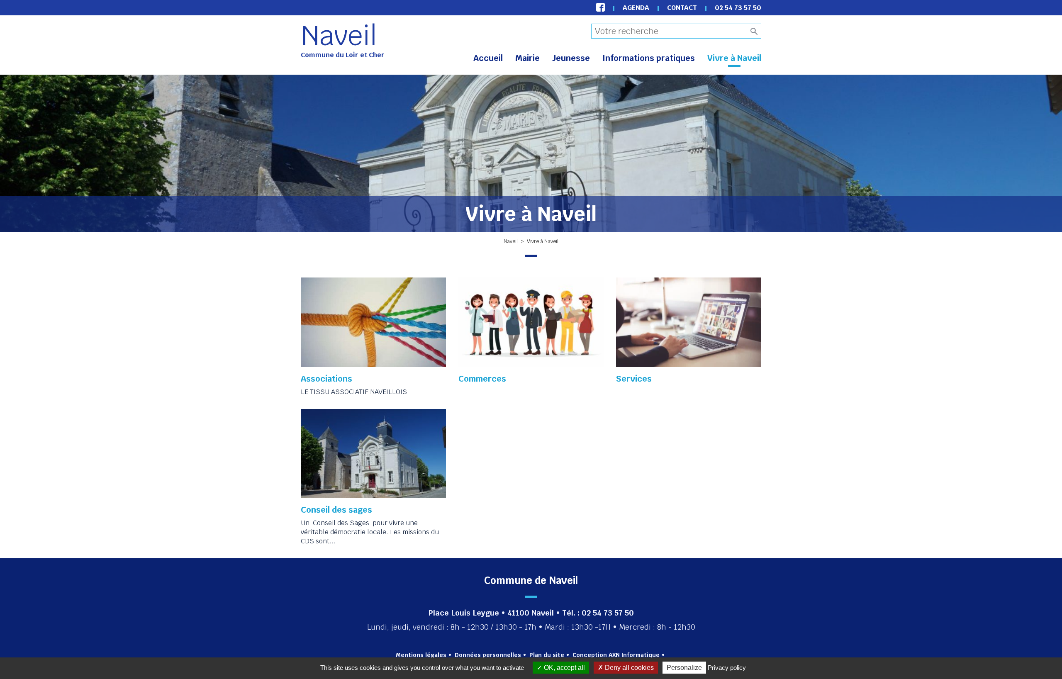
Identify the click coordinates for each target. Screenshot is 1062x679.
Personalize (684, 667)
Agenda (636, 7)
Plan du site (546, 655)
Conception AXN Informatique (616, 655)
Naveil (339, 36)
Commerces (482, 378)
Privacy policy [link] (727, 667)
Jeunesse (571, 58)
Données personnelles (488, 655)
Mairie (527, 58)
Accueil (488, 58)
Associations (326, 378)
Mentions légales (421, 655)
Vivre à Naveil (734, 58)
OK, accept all (563, 667)
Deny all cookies (628, 667)
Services (634, 378)
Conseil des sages (336, 509)
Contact (682, 7)
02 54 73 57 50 (738, 7)
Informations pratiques (648, 58)
